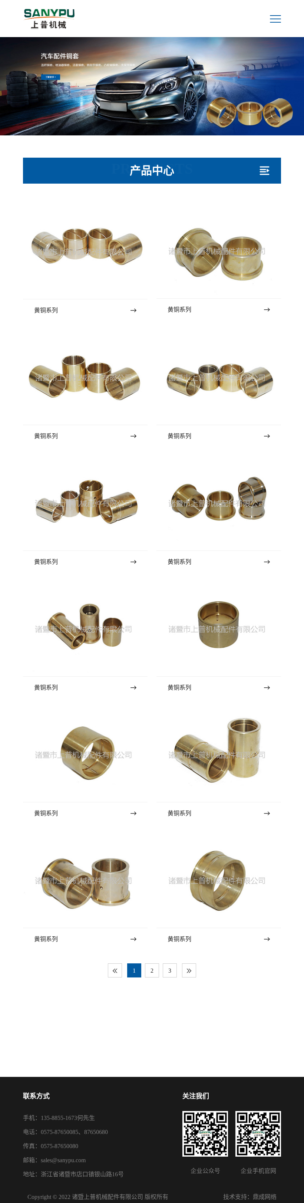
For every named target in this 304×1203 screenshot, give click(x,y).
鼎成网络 (265, 1197)
